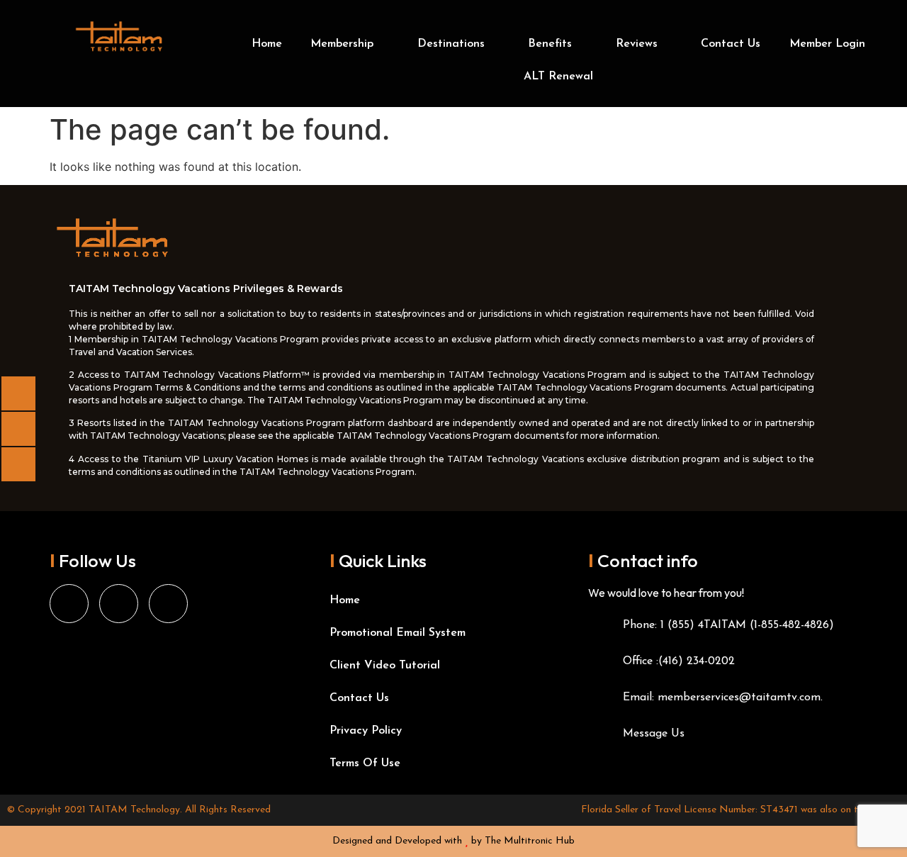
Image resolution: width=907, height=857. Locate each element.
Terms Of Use (364, 763)
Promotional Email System (397, 633)
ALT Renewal (558, 76)
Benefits (550, 44)
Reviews (637, 44)
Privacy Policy (365, 730)
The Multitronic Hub (530, 841)
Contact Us (730, 44)
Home (267, 44)
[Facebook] (69, 603)
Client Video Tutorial (384, 665)
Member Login (827, 44)
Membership (341, 44)
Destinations (451, 44)
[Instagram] (118, 603)
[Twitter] (168, 603)
